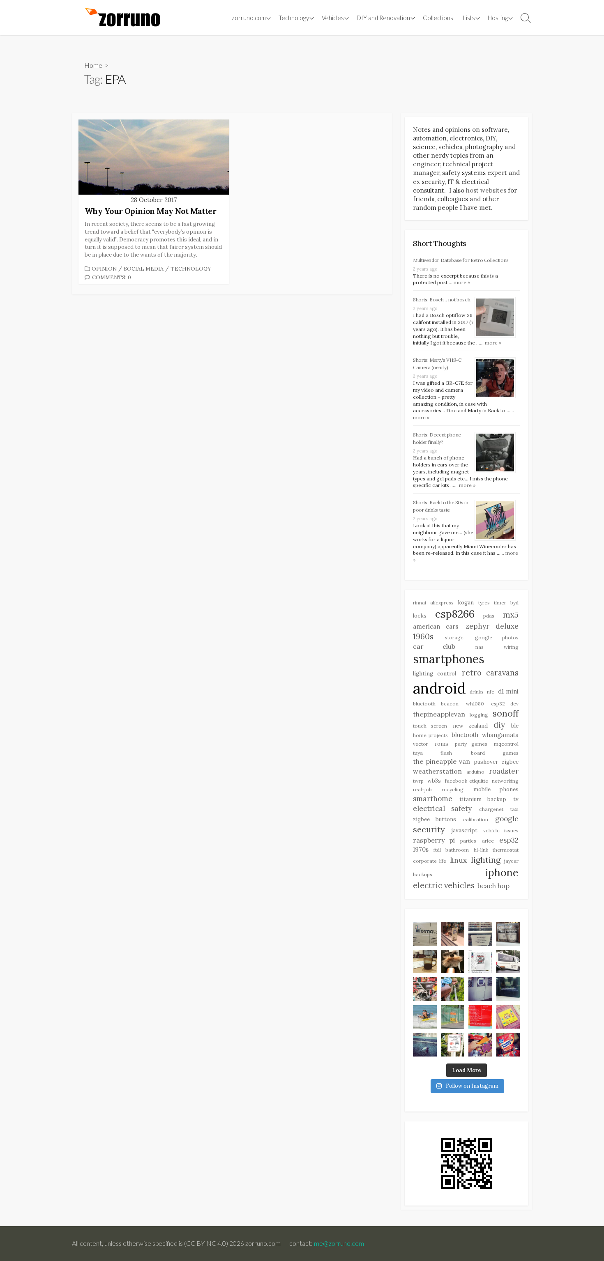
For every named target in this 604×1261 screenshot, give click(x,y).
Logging (479, 715)
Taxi (514, 809)
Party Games (471, 744)
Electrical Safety (442, 808)
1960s (423, 636)
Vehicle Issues (501, 830)
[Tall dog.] (480, 989)
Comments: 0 (111, 277)
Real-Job (422, 789)
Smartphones (448, 659)
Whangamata (500, 735)
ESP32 (509, 840)
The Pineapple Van (441, 761)
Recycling (452, 789)
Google (507, 818)
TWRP (418, 781)
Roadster (504, 771)
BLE (515, 725)
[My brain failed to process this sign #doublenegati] (480, 934)
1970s (421, 849)
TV (516, 799)
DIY (499, 725)
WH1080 (475, 704)
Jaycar (511, 861)
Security (429, 829)
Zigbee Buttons (434, 819)
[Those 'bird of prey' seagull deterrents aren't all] (425, 1045)
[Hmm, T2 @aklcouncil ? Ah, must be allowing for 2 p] (453, 1045)
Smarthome (432, 798)
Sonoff (506, 713)
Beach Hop (493, 886)
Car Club (434, 646)
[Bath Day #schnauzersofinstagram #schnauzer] (453, 962)
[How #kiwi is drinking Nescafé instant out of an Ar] (425, 962)
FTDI (437, 850)
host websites (486, 190)
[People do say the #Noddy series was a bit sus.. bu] (508, 1017)
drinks (477, 692)
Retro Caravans (490, 673)
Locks (419, 615)
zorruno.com (249, 17)
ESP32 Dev (505, 704)
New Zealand (470, 725)
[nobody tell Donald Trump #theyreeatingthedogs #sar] (453, 934)
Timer (500, 602)
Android (439, 688)
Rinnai (419, 602)
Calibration (475, 819)
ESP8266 (455, 613)
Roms (441, 743)
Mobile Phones (496, 789)
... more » (459, 282)
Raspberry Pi (434, 840)
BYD (514, 602)
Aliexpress (442, 602)
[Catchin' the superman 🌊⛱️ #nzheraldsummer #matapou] (425, 1017)
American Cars (435, 626)
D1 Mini (508, 691)
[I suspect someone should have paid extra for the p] (508, 962)
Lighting (485, 859)
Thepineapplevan (439, 714)
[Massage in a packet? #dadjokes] (508, 934)
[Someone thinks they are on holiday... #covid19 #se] (480, 1017)
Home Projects (430, 735)
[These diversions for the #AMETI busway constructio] (453, 1017)
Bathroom (457, 850)
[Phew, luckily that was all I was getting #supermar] (480, 1045)
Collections (438, 17)
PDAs (488, 616)
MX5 (511, 615)
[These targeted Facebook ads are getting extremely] (480, 962)
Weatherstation (437, 771)
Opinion (104, 268)
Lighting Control (434, 673)
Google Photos (497, 637)
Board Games (495, 753)
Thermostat (506, 850)
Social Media (144, 268)
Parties (468, 841)
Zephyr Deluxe (492, 626)
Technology (191, 268)
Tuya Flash (432, 753)
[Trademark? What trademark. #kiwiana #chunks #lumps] (508, 1045)
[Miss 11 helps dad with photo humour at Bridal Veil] (453, 989)
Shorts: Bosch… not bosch (441, 299)
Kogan (466, 602)
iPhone (502, 872)
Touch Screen (430, 726)
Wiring (511, 647)
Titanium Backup (482, 799)
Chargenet (491, 809)
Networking (505, 781)
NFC (490, 692)
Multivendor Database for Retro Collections (461, 260)
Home (93, 65)
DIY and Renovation (383, 17)
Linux (458, 860)
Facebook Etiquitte (466, 781)
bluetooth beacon (436, 704)
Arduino (475, 772)
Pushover (486, 761)
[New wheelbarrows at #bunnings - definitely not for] (425, 989)
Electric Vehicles (444, 885)
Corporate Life (429, 861)
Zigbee (510, 761)
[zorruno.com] (121, 17)
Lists (469, 17)
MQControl (506, 744)
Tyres (484, 602)
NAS (479, 647)
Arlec (488, 841)
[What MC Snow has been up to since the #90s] (425, 934)
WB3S (434, 780)
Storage (454, 637)
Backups (422, 874)
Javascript (464, 830)
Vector (420, 744)
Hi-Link (481, 850)
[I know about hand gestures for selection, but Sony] (508, 989)
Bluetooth (465, 735)
